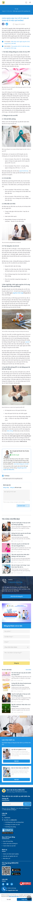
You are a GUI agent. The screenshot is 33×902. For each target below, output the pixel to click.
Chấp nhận (24, 899)
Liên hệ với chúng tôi (17, 596)
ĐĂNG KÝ (27, 804)
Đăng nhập (6, 487)
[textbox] (16, 647)
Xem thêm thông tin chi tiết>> (21, 464)
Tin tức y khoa (9, 11)
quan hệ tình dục (23, 171)
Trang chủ (4, 11)
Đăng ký (12, 487)
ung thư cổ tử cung (18, 293)
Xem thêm (28, 669)
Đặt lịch (16, 761)
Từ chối (9, 899)
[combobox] (16, 647)
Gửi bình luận (21, 505)
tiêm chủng (10, 431)
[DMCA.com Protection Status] (7, 831)
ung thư (27, 342)
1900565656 (7, 817)
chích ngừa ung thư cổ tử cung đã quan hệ (12, 478)
